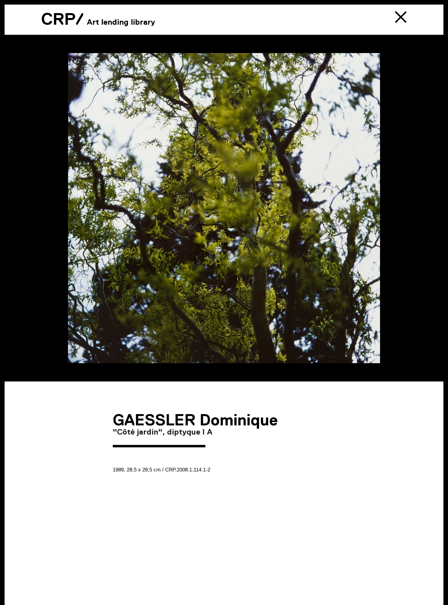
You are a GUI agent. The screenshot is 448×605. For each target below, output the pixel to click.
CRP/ (62, 19)
